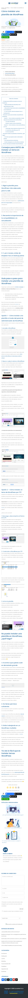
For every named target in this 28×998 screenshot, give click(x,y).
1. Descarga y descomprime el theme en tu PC (15, 128)
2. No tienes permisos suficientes (11, 140)
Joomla (3, 958)
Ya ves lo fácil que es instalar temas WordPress (13, 143)
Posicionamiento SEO (5, 963)
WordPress (7, 7)
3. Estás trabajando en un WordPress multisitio (14, 142)
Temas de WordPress (10, 73)
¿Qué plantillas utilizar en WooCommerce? (10, 931)
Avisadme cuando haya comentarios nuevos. (13, 911)
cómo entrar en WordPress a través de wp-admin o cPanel (11, 356)
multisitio (21, 734)
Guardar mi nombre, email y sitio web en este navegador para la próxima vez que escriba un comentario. (12, 904)
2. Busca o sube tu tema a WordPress (13, 123)
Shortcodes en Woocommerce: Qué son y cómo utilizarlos (13, 938)
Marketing (3, 961)
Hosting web (4, 956)
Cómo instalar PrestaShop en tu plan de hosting (11, 945)
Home (2, 7)
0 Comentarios (11, 27)
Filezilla (2, 507)
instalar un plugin (19, 287)
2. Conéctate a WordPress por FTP (12, 130)
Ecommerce (4, 953)
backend (17, 304)
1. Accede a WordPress (10, 121)
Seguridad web (4, 969)
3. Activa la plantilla (9, 131)
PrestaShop (3, 966)
